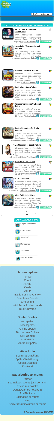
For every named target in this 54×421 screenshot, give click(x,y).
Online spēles (27, 328)
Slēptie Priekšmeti (28, 42)
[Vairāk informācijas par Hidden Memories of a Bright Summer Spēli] (37, 140)
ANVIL (27, 283)
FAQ (27, 400)
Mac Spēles (27, 325)
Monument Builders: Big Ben (27, 70)
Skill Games (27, 335)
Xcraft (27, 280)
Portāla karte (27, 393)
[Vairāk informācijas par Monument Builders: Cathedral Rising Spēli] (37, 115)
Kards (27, 287)
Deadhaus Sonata (27, 298)
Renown (27, 276)
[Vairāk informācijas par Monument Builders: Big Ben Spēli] (37, 82)
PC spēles (27, 321)
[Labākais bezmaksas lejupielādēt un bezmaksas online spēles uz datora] (6, 5)
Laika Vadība (30, 116)
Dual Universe (27, 308)
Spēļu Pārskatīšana (27, 355)
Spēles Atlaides (27, 362)
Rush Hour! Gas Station (25, 162)
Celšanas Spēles (28, 58)
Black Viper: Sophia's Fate (26, 87)
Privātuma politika (27, 386)
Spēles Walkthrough (27, 359)
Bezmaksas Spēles (27, 332)
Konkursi (27, 366)
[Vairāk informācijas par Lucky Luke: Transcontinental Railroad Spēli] (37, 58)
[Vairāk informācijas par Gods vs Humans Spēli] (37, 190)
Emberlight (27, 301)
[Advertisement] (26, 65)
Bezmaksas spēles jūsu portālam (27, 382)
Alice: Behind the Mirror (25, 195)
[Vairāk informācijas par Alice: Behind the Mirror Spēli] (37, 207)
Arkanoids (24, 251)
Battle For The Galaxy (27, 294)
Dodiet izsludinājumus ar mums (27, 404)
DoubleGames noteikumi (27, 389)
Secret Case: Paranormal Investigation (25, 30)
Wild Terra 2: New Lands (27, 305)
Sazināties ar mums (27, 396)
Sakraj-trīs (24, 237)
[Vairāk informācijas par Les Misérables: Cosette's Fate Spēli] (37, 156)
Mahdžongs (25, 244)
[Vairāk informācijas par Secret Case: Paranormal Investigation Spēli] (37, 41)
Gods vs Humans (22, 178)
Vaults (27, 290)
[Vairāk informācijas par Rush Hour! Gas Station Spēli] (37, 173)
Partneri (27, 378)
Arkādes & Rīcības (28, 191)
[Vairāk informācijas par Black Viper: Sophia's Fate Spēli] (37, 99)
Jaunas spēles (27, 272)
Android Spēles (26, 257)
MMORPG (27, 339)
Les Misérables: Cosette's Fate (28, 145)
